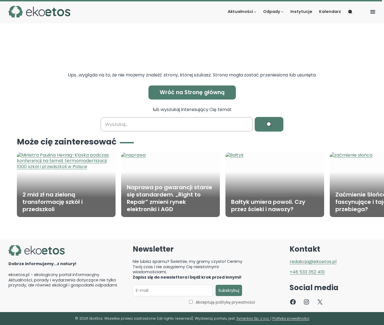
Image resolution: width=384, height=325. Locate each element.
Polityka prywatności (290, 318)
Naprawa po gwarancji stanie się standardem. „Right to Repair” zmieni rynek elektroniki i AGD (169, 198)
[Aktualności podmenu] (255, 11)
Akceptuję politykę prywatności (225, 302)
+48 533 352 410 (307, 272)
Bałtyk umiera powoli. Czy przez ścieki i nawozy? (268, 205)
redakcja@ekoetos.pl (313, 261)
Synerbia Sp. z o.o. (253, 318)
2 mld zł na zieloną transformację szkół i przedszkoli (52, 202)
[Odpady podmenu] (282, 11)
